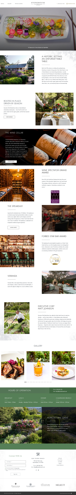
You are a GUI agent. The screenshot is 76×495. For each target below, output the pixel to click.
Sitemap (60, 463)
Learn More (11, 161)
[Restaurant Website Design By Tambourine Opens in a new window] (71, 493)
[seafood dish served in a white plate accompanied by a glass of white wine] (63, 365)
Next (75, 381)
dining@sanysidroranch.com (61, 391)
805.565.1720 (61, 3)
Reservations (71, 3)
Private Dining (19, 3)
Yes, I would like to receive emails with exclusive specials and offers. (15, 470)
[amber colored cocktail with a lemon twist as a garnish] (38, 365)
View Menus (9, 117)
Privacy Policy (17, 468)
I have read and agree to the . (13, 468)
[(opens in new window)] (12, 31)
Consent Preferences (60, 465)
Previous (0, 350)
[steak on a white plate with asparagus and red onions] (12, 365)
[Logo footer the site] (38, 454)
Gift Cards (60, 458)
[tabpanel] (12, 365)
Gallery (10, 3)
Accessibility (60, 461)
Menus (2, 3)
